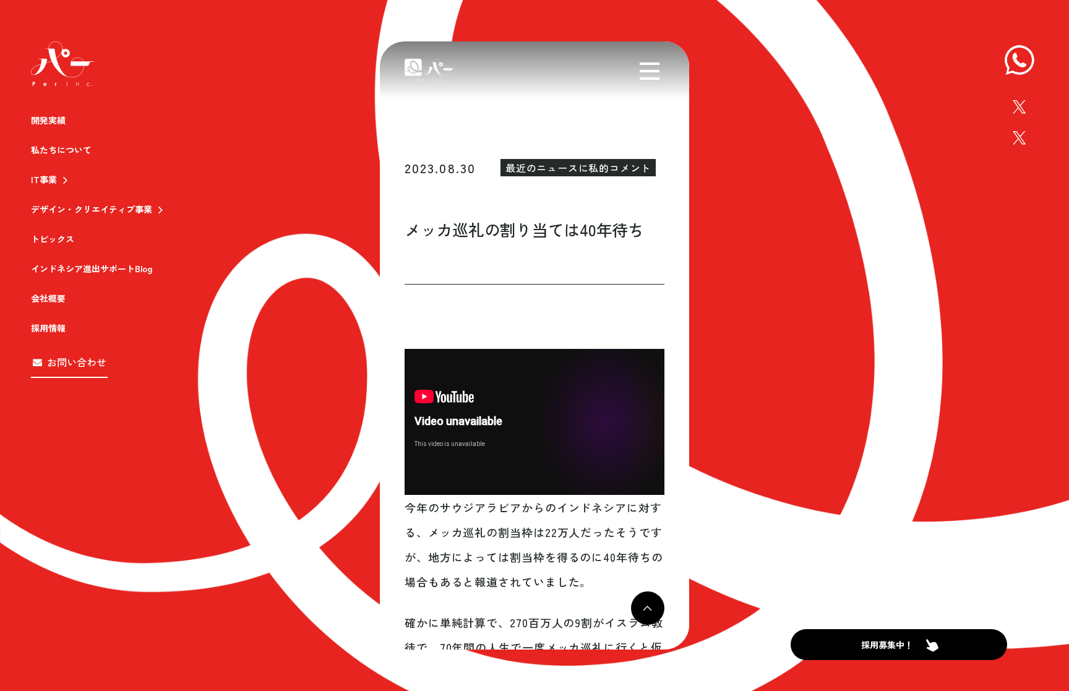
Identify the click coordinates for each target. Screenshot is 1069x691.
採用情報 (48, 328)
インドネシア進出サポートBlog (91, 268)
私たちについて (61, 150)
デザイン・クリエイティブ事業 (91, 209)
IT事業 (44, 179)
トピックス (52, 239)
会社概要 (48, 298)
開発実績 (48, 120)
